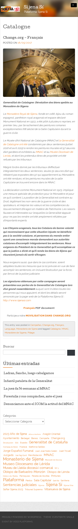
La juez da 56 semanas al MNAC (27, 389)
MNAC (40, 152)
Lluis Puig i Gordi (21, 455)
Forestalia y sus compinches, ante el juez (33, 396)
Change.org (48, 325)
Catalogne (55, 328)
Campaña (44, 438)
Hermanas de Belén (10, 447)
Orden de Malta (10, 476)
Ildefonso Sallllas (37, 447)
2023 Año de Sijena (15, 433)
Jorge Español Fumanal (18, 450)
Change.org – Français (23, 38)
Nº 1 (56, 468)
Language (10, 328)
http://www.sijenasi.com (17, 300)
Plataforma (13, 480)
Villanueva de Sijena (57, 489)
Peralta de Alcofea (40, 476)
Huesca (23, 446)
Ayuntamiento (11, 438)
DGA (16, 443)
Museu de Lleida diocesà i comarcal (28, 468)
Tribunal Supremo (34, 489)
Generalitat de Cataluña (48, 442)
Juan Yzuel (65, 451)
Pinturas (55, 475)
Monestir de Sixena (53, 460)
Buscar (8, 346)
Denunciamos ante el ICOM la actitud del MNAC (39, 404)
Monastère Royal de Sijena (22, 113)
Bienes (34, 438)
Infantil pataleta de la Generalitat (28, 381)
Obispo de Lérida (58, 471)
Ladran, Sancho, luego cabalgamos (29, 373)
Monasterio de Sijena (27, 328)
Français (29, 308)
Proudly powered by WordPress (21, 517)
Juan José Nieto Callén (46, 451)
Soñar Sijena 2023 (13, 489)
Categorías (9, 415)
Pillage (31, 332)
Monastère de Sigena (16, 332)
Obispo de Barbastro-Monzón (24, 472)
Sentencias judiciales (20, 485)
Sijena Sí (54, 484)
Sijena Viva (68, 485)
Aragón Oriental (51, 434)
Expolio (23, 442)
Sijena (41, 485)
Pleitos (29, 480)
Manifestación (35, 455)
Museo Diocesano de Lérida (26, 464)
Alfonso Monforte (35, 434)
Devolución (8, 443)
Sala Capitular (42, 480)
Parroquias (25, 476)
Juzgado (8, 455)
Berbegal (25, 438)
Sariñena (65, 480)
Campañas (35, 325)
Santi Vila (56, 481)
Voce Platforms (23, 521)
